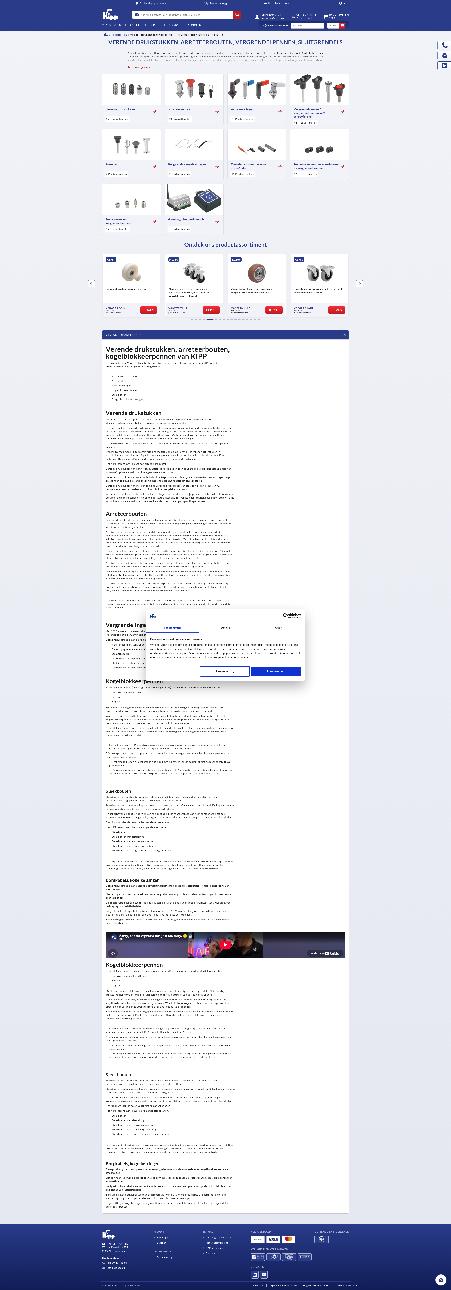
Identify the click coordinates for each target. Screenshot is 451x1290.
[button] (192, 319)
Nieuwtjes (163, 1237)
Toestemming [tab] (172, 627)
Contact (210, 1253)
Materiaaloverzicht (217, 1242)
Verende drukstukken (124, 334)
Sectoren (194, 25)
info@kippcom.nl (116, 1267)
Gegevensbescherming (316, 1285)
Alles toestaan (276, 671)
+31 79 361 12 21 (116, 1262)
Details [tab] (225, 627)
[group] (131, 285)
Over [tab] (278, 627)
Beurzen (161, 1242)
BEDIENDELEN (119, 35)
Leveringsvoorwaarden (219, 1237)
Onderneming (165, 1257)
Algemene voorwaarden (283, 1285)
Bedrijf (155, 25)
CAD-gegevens (214, 1248)
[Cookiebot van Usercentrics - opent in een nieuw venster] (285, 616)
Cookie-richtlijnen (346, 1285)
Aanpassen (223, 671)
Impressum (257, 1285)
